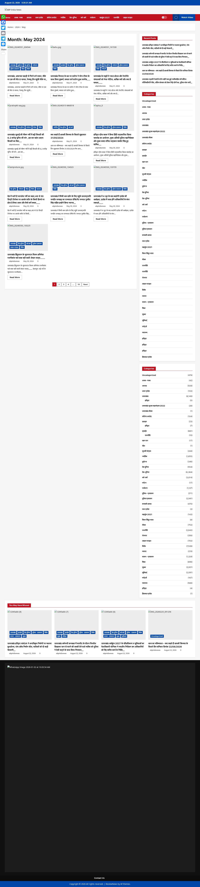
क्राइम (144, 150)
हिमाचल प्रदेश (147, 357)
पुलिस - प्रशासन (37, 632)
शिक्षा (143, 308)
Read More (16, 96)
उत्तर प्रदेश (39, 17)
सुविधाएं (144, 320)
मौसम (23, 69)
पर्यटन (144, 210)
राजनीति (116, 17)
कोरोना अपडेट (51, 17)
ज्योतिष (63, 17)
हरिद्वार (144, 338)
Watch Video (187, 17)
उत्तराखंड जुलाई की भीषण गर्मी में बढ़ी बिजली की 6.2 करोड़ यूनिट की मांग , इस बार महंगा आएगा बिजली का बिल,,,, (25, 137)
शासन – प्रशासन (148, 302)
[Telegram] (4, 38)
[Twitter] (4, 27)
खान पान (145, 162)
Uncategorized (149, 101)
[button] (170, 17)
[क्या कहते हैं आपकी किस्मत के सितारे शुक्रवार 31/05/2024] (71, 117)
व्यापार (144, 296)
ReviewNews (111, 884)
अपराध (29, 17)
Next (85, 284)
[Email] (4, 33)
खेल (143, 168)
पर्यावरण (93, 17)
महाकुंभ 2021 (105, 17)
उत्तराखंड (13, 65)
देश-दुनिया (73, 17)
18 (79, 284)
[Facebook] (4, 22)
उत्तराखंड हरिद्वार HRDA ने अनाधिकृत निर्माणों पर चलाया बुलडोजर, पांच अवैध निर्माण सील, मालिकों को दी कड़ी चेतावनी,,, (29, 646)
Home (7, 17)
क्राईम (63, 65)
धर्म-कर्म (83, 17)
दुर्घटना (20, 65)
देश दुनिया (145, 192)
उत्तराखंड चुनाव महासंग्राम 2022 (153, 131)
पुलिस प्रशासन (14, 69)
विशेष (28, 69)
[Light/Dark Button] (164, 17)
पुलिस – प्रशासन (147, 223)
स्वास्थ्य (38, 189)
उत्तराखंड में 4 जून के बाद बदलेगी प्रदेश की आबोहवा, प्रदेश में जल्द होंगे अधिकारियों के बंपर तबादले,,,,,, (112, 199)
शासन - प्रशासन (15, 636)
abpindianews (14, 83)
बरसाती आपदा (146, 235)
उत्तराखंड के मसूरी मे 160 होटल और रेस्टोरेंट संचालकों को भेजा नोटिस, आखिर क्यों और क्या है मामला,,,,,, (112, 79)
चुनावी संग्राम (146, 174)
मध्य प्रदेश (145, 241)
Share (3, 49)
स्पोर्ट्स (104, 69)
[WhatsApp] (4, 17)
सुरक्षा (144, 314)
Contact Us (99, 878)
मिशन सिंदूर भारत (147, 253)
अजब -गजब (18, 17)
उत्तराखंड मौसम (147, 137)
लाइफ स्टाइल (127, 17)
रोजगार (144, 277)
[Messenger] (4, 44)
